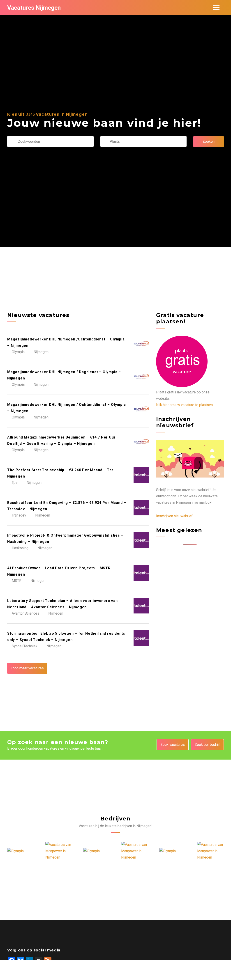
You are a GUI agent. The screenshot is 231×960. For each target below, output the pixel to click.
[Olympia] (76, 851)
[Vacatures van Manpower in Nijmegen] (43, 851)
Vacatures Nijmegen (34, 8)
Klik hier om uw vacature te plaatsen (184, 405)
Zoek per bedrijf (207, 744)
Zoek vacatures (172, 744)
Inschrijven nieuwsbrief (174, 516)
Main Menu (216, 7)
